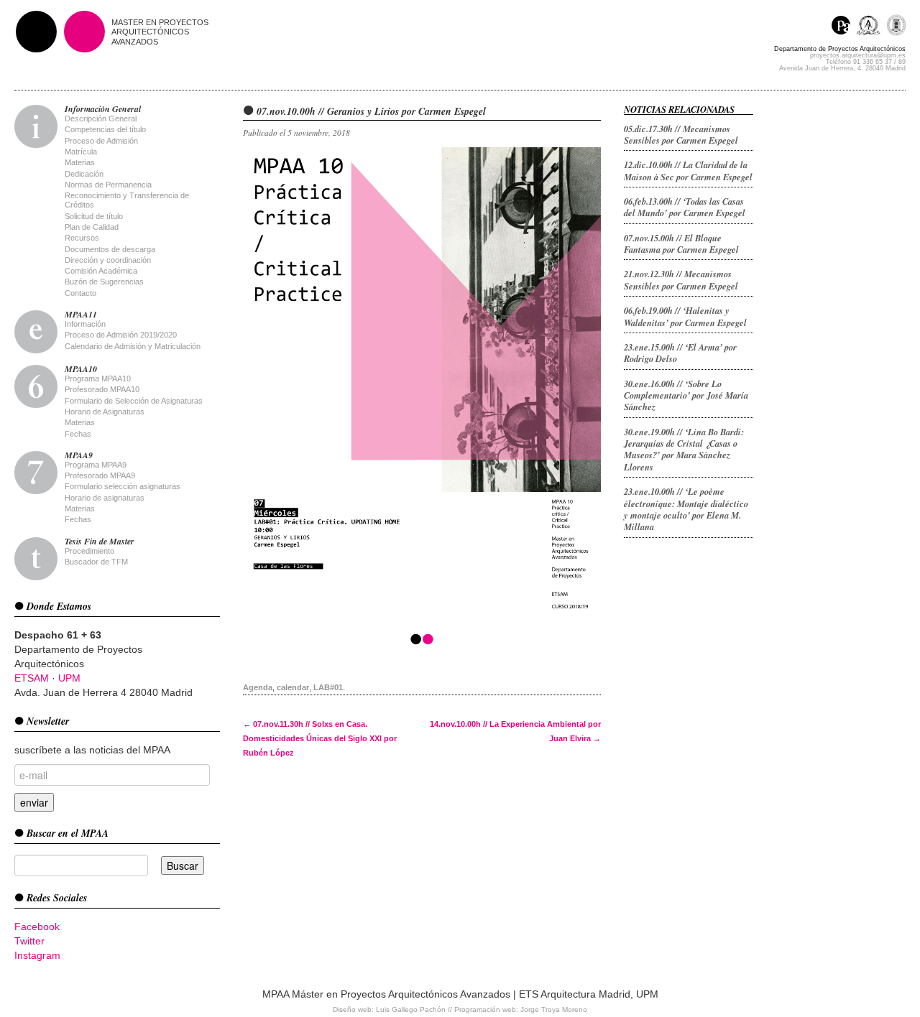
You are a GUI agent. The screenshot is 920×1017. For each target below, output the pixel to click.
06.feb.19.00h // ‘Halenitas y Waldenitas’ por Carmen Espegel (685, 316)
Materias (80, 162)
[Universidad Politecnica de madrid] (896, 27)
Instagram (37, 955)
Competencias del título (105, 129)
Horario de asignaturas (104, 497)
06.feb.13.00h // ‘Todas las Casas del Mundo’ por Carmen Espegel (684, 207)
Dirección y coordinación (108, 260)
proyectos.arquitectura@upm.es (858, 55)
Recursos (82, 237)
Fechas (78, 433)
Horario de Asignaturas (104, 411)
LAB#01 (328, 687)
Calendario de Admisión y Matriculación (133, 346)
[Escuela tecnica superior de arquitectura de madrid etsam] (871, 27)
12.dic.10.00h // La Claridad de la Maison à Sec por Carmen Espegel (688, 170)
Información (85, 324)
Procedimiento (89, 551)
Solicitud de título (94, 216)
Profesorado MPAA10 (102, 389)
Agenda (257, 687)
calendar (293, 687)
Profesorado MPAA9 (100, 475)
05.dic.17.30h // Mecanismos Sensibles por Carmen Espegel (681, 134)
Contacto (80, 293)
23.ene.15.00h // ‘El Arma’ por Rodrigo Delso (680, 352)
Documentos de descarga (110, 249)
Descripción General (101, 118)
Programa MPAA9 (95, 464)
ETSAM (31, 678)
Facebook (37, 926)
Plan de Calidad (92, 227)
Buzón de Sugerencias (104, 281)
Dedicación (84, 174)
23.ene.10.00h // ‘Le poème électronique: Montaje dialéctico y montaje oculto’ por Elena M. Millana (686, 509)
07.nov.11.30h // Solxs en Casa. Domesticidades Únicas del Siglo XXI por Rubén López (320, 738)
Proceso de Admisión (101, 140)
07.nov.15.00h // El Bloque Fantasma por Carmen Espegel (681, 243)
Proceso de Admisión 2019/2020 (121, 334)
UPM (69, 678)
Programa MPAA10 (98, 378)
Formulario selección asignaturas (122, 486)
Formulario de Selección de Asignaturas (134, 400)
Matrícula (81, 151)
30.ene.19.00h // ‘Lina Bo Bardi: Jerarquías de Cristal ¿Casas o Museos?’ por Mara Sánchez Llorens (684, 449)
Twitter (29, 941)
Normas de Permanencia (108, 184)
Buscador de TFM (96, 561)
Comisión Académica (101, 270)
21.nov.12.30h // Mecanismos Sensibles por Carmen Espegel (681, 279)
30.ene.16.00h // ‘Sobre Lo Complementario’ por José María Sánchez (686, 395)
